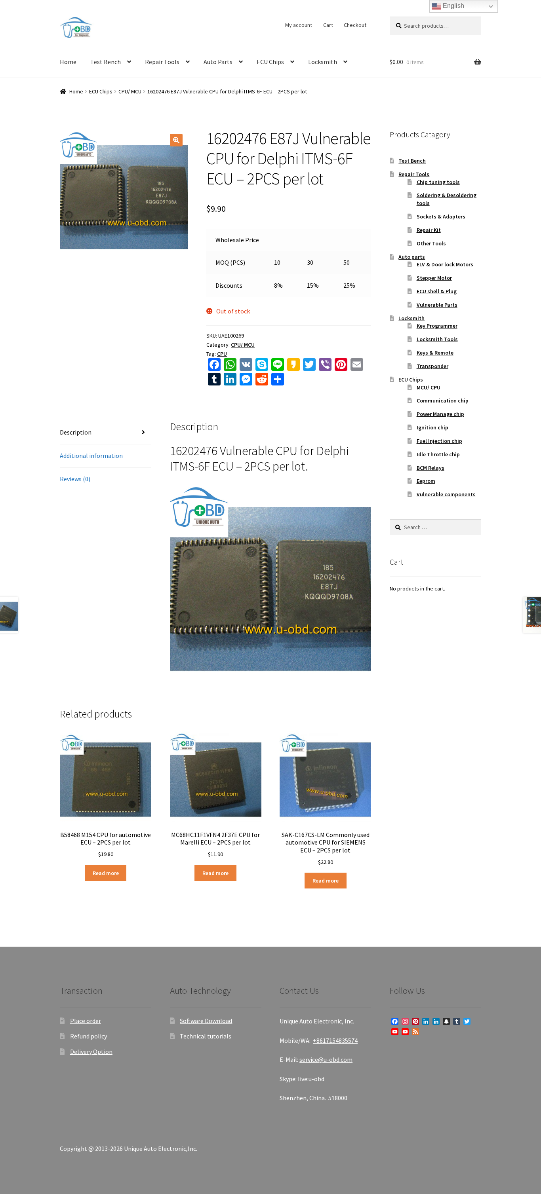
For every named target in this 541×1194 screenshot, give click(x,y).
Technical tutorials (205, 1036)
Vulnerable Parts (437, 304)
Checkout (355, 24)
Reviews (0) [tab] (75, 479)
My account (298, 24)
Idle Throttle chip (438, 454)
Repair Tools (162, 62)
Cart (328, 24)
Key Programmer (437, 325)
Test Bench (105, 62)
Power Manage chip (440, 414)
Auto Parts (218, 62)
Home (68, 62)
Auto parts (411, 256)
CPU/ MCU (129, 91)
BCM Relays (430, 467)
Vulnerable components (446, 494)
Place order (85, 1021)
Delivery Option (91, 1051)
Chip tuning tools (438, 182)
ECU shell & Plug (437, 291)
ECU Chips (270, 62)
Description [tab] (75, 432)
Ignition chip (432, 427)
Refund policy (88, 1036)
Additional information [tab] (91, 455)
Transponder (432, 366)
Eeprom (426, 480)
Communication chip (443, 400)
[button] (176, 140)
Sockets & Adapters (441, 216)
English (452, 5)
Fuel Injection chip (439, 440)
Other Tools (431, 243)
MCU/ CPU (428, 387)
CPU (222, 353)
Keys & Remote (435, 352)
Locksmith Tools (437, 339)
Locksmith (322, 62)
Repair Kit (429, 229)
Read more (106, 873)
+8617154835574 (335, 1040)
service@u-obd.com (325, 1059)
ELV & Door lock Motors (445, 264)
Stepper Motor (434, 277)
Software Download (206, 1021)
